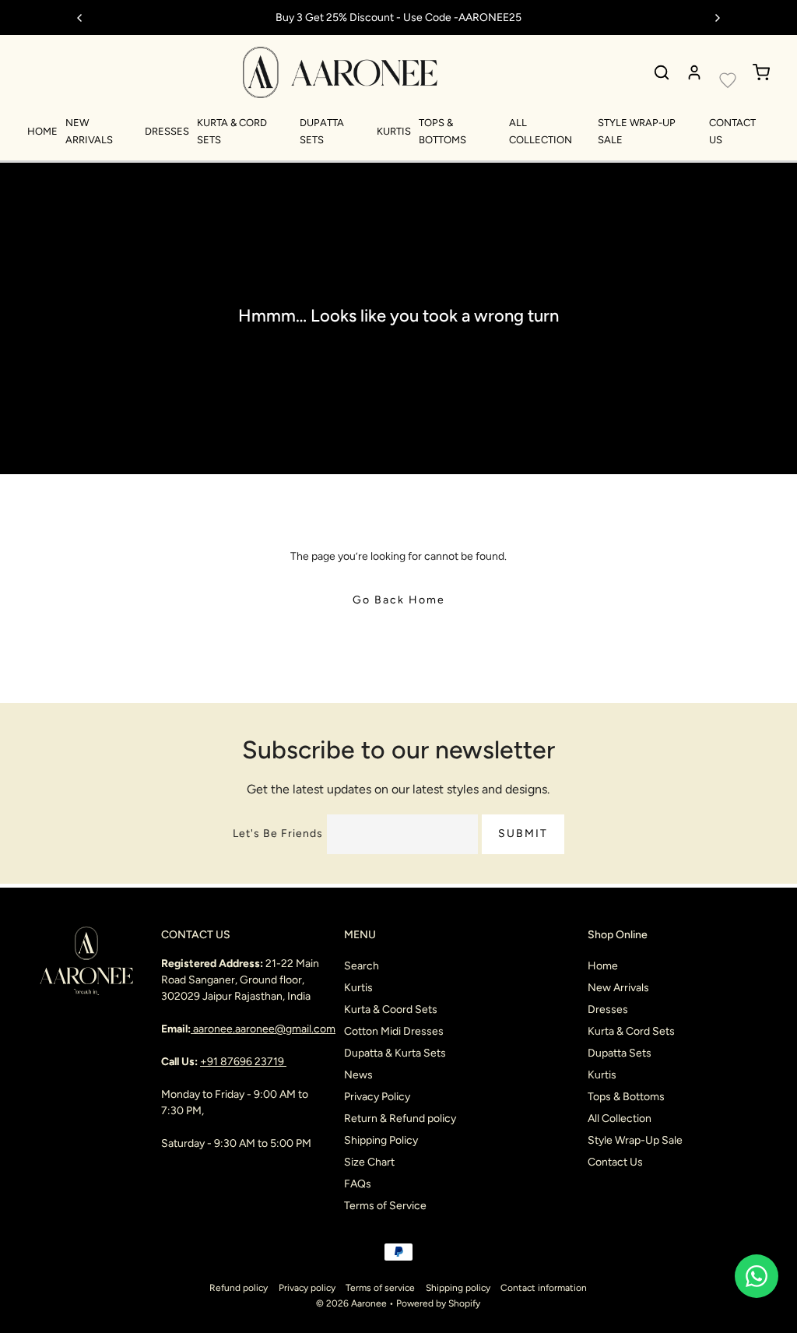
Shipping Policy (381, 1140)
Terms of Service (385, 1205)
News (358, 1075)
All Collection (619, 1118)
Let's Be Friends (278, 833)
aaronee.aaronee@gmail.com (264, 1029)
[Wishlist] (727, 80)
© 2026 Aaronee (351, 1303)
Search (361, 965)
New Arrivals (618, 987)
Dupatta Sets (619, 1053)
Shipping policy (458, 1287)
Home (42, 131)
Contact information (543, 1287)
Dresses (167, 131)
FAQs (357, 1184)
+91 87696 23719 (243, 1061)
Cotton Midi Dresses (394, 1031)
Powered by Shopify (438, 1303)
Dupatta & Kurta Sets (395, 1053)
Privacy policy (307, 1287)
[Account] (694, 72)
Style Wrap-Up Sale (635, 1140)
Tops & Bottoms (626, 1096)
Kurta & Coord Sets (390, 1009)
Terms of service (380, 1287)
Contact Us (615, 1162)
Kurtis (394, 131)
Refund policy (238, 1287)
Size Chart (369, 1162)
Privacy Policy (377, 1096)
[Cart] (761, 72)
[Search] (661, 72)
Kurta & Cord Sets (631, 1031)
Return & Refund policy (400, 1118)
